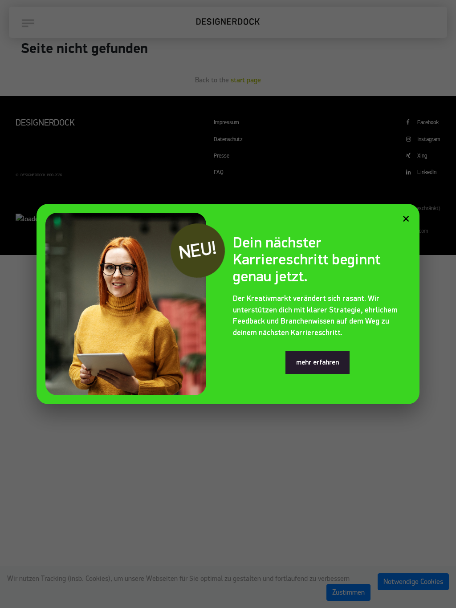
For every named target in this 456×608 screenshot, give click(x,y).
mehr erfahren (317, 362)
